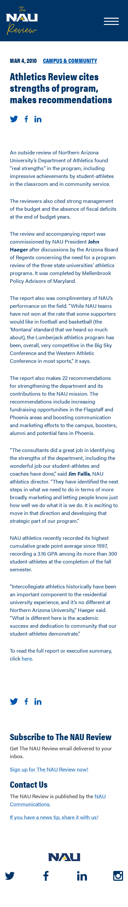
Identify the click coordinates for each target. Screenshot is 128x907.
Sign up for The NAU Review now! (49, 769)
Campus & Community (70, 60)
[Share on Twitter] (14, 118)
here (27, 658)
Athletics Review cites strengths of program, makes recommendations (61, 87)
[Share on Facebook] (26, 118)
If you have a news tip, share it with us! (54, 817)
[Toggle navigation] (111, 22)
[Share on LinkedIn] (37, 118)
